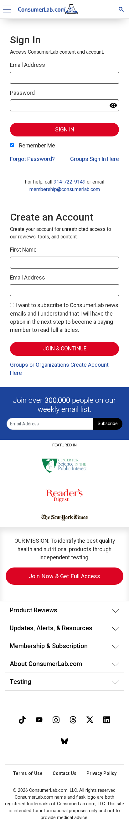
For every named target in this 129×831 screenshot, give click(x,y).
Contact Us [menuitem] (64, 773)
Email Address (27, 65)
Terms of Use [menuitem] (28, 773)
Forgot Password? (32, 159)
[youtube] (39, 719)
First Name (23, 250)
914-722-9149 (69, 182)
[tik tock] (22, 719)
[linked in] (106, 719)
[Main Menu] (7, 9)
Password (22, 93)
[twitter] (89, 719)
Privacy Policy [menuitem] (101, 773)
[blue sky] (64, 740)
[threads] (73, 719)
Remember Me (37, 145)
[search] (121, 9)
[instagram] (56, 719)
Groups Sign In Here (94, 159)
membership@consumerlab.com (64, 189)
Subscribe (108, 423)
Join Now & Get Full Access (64, 576)
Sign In (64, 129)
